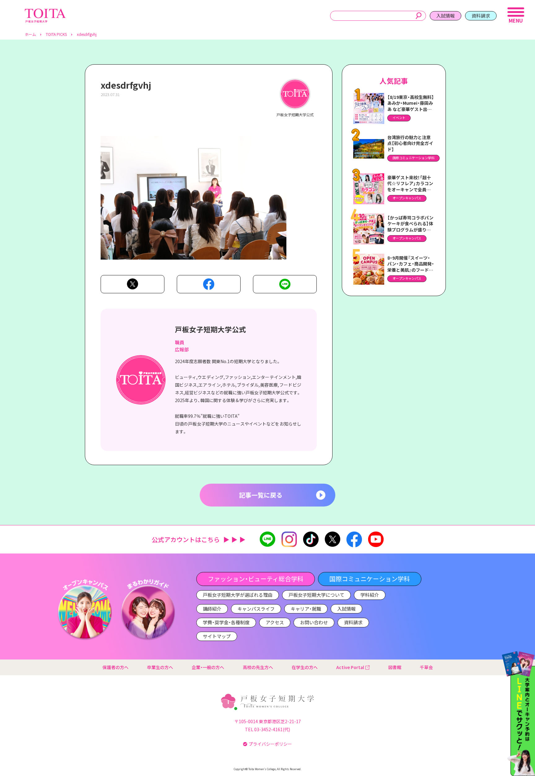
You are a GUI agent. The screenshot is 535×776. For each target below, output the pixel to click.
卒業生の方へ (160, 667)
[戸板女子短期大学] (45, 12)
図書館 (394, 667)
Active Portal (350, 667)
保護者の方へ (115, 667)
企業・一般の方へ (208, 667)
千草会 (426, 667)
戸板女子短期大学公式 (210, 329)
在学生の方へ (305, 667)
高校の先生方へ (258, 667)
